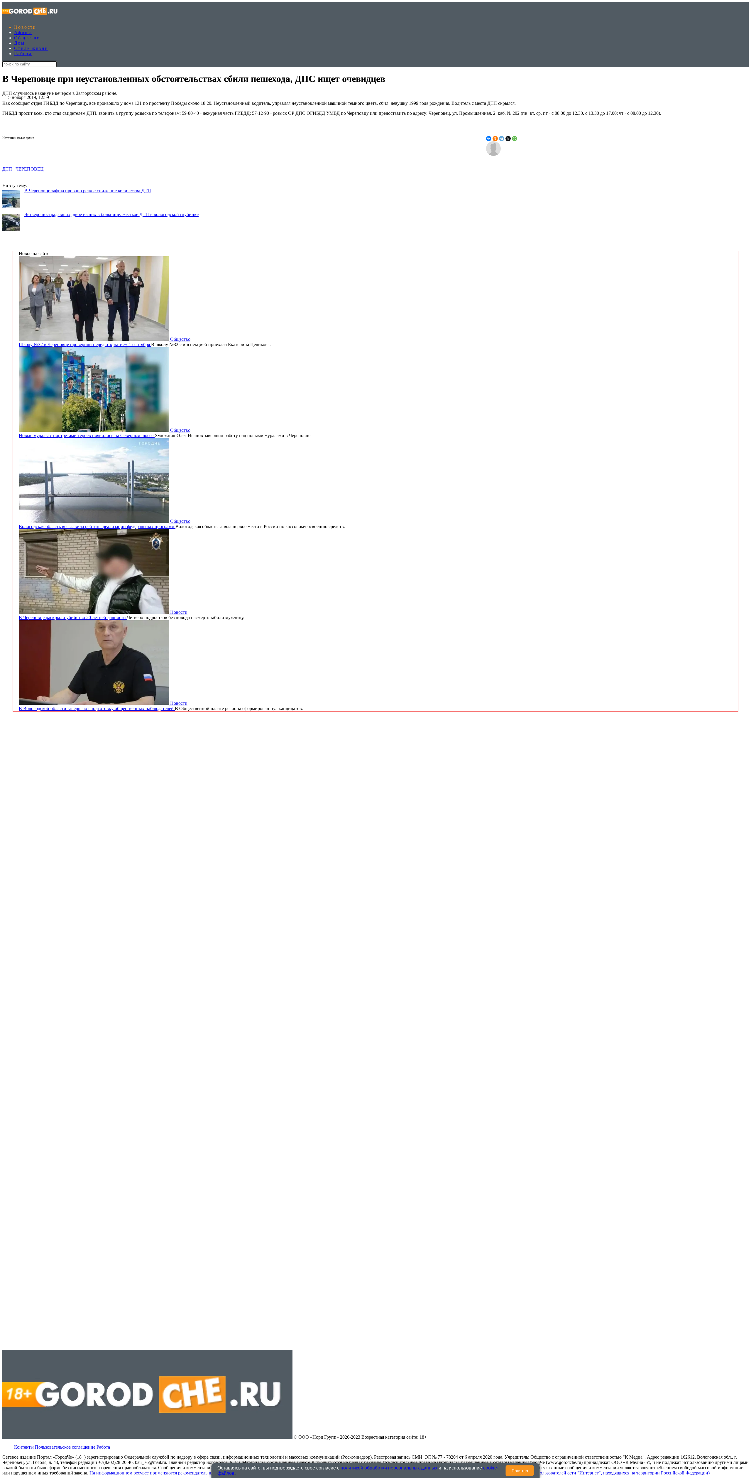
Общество (27, 37)
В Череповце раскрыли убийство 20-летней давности (73, 617)
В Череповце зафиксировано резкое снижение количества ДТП (87, 190)
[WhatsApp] (514, 138)
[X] (508, 138)
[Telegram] (501, 138)
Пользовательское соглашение (65, 1447)
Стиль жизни (31, 48)
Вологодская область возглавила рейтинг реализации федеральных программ (97, 526)
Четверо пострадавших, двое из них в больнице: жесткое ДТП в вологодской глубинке (111, 214)
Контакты (24, 1447)
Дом (19, 43)
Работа (23, 53)
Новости (25, 27)
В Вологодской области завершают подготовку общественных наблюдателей (97, 708)
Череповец (30, 168)
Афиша (23, 32)
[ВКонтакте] (488, 138)
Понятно (520, 1470)
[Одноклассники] (495, 138)
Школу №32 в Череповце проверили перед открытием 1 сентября (85, 344)
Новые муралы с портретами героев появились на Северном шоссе (87, 435)
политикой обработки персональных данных (389, 1467)
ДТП (7, 168)
